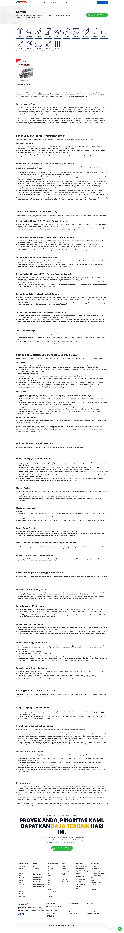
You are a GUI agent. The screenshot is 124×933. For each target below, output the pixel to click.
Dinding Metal (54, 3)
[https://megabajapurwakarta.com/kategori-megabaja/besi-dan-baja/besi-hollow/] (48, 33)
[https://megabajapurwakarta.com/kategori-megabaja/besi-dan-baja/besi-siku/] (104, 33)
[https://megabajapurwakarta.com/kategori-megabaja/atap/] (20, 33)
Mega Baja (72, 925)
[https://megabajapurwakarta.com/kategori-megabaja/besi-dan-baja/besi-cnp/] (57, 33)
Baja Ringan (45, 3)
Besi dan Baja (33, 3)
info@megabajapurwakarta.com (54, 918)
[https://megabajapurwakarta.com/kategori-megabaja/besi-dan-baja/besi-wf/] (39, 45)
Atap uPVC (64, 3)
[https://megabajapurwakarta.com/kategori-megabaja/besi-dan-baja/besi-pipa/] (67, 33)
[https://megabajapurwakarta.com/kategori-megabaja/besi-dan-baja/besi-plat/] (76, 33)
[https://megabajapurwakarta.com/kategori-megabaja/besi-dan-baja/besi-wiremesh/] (57, 45)
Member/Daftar (102, 3)
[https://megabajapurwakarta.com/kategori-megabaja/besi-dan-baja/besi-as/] (95, 33)
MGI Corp (63, 925)
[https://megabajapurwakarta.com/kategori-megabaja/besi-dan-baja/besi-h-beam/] (48, 45)
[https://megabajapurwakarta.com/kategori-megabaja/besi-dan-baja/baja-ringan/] (29, 33)
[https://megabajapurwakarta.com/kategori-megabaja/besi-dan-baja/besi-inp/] (29, 45)
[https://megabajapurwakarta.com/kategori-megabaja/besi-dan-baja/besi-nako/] (85, 33)
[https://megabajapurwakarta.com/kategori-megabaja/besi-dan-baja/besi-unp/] (20, 45)
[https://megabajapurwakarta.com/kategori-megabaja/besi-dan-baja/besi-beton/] (39, 33)
